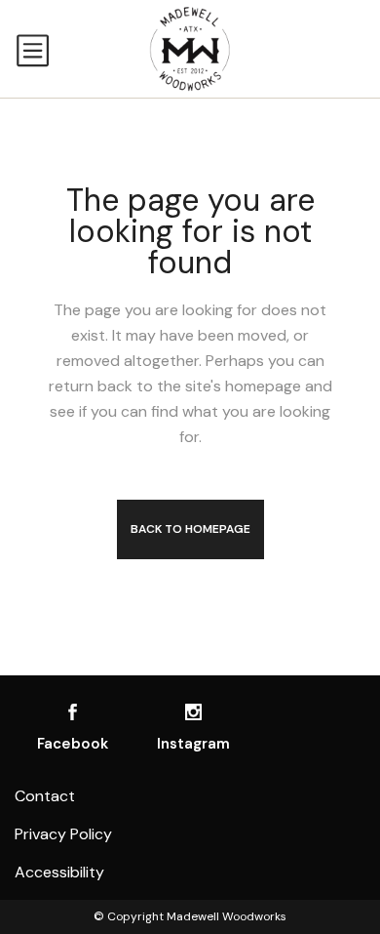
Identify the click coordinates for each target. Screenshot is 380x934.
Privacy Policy (63, 834)
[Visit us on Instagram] (193, 712)
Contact (45, 796)
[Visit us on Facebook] (72, 712)
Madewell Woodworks (226, 916)
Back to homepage (190, 529)
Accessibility (59, 872)
